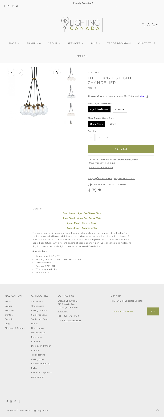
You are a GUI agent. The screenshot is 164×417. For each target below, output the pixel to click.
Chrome (119, 109)
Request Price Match (124, 179)
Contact (9, 314)
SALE (94, 43)
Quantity (92, 131)
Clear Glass (96, 124)
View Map (63, 311)
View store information (101, 167)
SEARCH (82, 56)
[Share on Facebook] (89, 191)
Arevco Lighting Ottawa (37, 410)
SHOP (13, 43)
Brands (8, 305)
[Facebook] (4, 6)
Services (9, 310)
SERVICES (74, 43)
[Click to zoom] (57, 72)
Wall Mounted (38, 332)
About (8, 301)
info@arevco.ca (72, 320)
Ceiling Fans (37, 359)
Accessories (37, 377)
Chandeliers (37, 305)
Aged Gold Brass (99, 109)
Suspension (37, 301)
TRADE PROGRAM (119, 43)
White (113, 124)
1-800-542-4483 (70, 315)
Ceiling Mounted (39, 310)
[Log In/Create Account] (148, 24)
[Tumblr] (17, 6)
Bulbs (34, 368)
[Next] (116, 6)
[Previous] (47, 6)
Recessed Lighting (40, 363)
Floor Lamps (37, 328)
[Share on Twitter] (94, 191)
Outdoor (35, 341)
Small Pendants (39, 314)
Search (8, 319)
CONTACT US (146, 43)
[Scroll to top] (157, 410)
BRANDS (32, 43)
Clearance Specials (41, 372)
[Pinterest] (13, 6)
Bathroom (36, 337)
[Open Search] (143, 24)
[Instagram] (9, 6)
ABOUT (53, 43)
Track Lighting (38, 354)
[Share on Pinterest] (99, 191)
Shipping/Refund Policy (100, 179)
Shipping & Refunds (15, 328)
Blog (7, 323)
